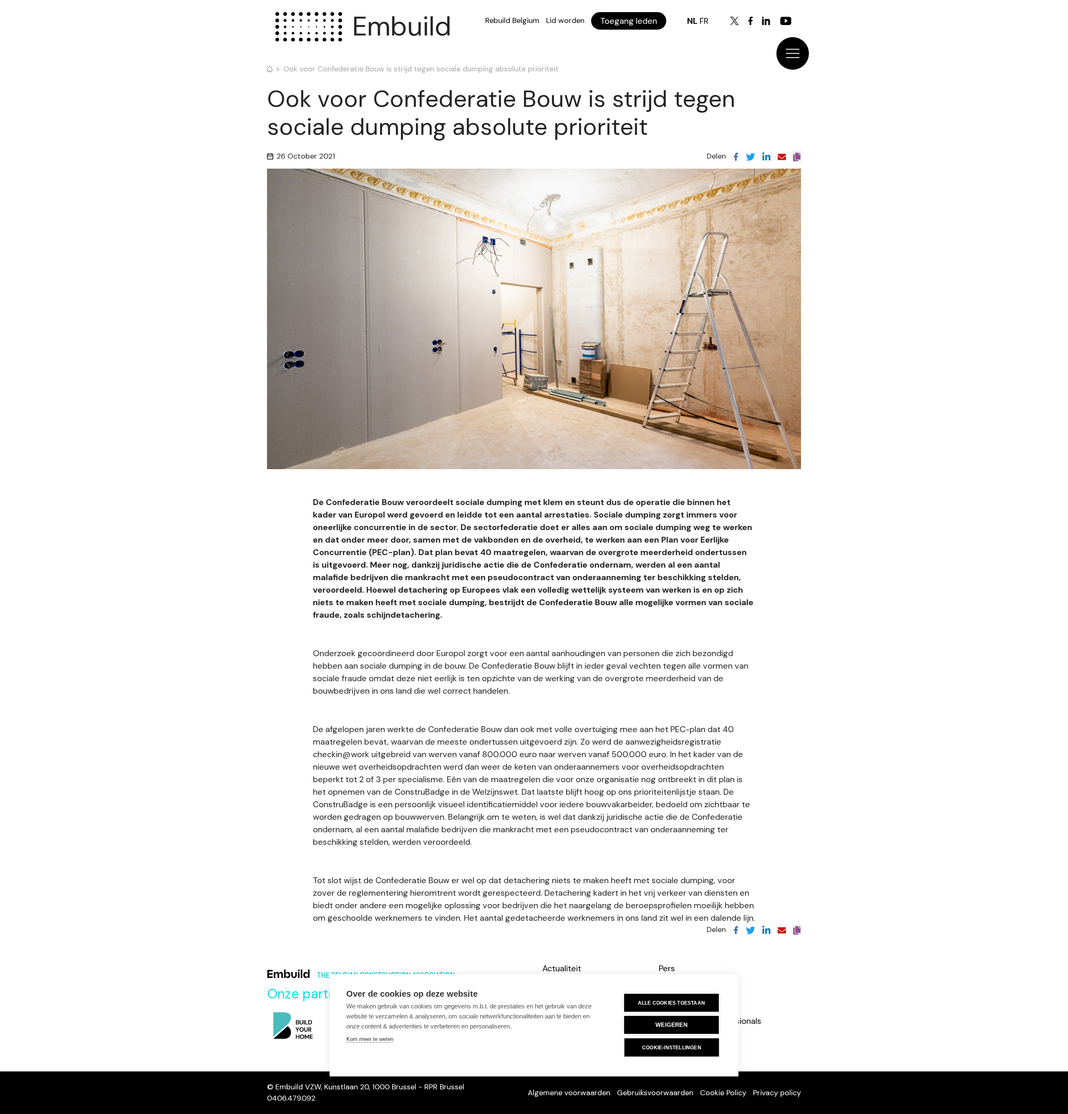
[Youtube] (786, 21)
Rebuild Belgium (512, 20)
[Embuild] (308, 27)
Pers (667, 968)
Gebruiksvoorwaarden (655, 1093)
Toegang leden (628, 20)
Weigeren (671, 1025)
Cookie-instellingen (671, 1048)
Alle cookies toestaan (671, 1003)
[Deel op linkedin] (766, 156)
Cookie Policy (723, 1093)
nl (692, 20)
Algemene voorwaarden (569, 1093)
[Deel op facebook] (736, 156)
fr (704, 20)
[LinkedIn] (766, 21)
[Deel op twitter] (750, 156)
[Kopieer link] (797, 156)
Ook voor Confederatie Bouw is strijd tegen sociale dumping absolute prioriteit (421, 69)
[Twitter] (734, 21)
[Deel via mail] (782, 156)
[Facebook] (750, 21)
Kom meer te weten (369, 1039)
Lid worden (565, 20)
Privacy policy (777, 1093)
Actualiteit (561, 968)
